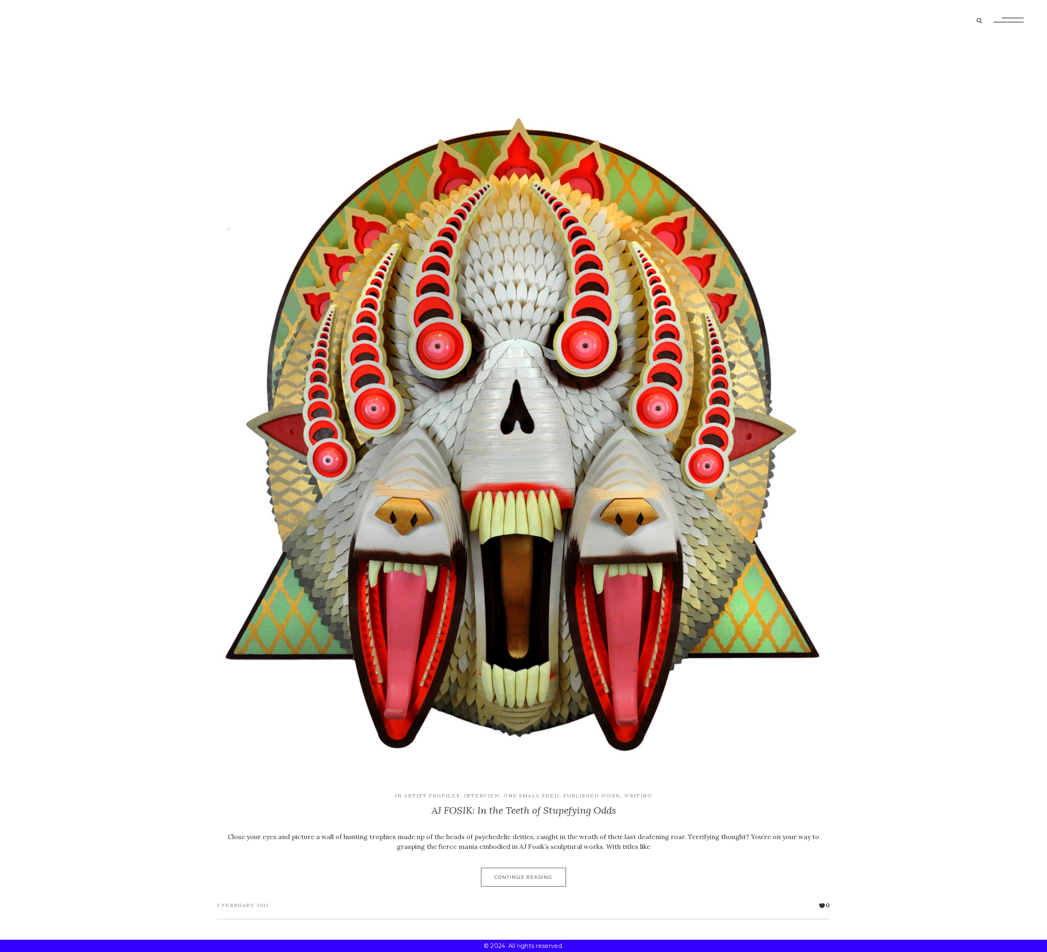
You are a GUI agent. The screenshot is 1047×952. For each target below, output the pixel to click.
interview (481, 795)
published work (591, 795)
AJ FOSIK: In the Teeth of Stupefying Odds (523, 810)
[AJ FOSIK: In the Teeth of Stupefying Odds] (523, 437)
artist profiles (432, 795)
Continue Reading (523, 877)
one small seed (531, 795)
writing (638, 795)
